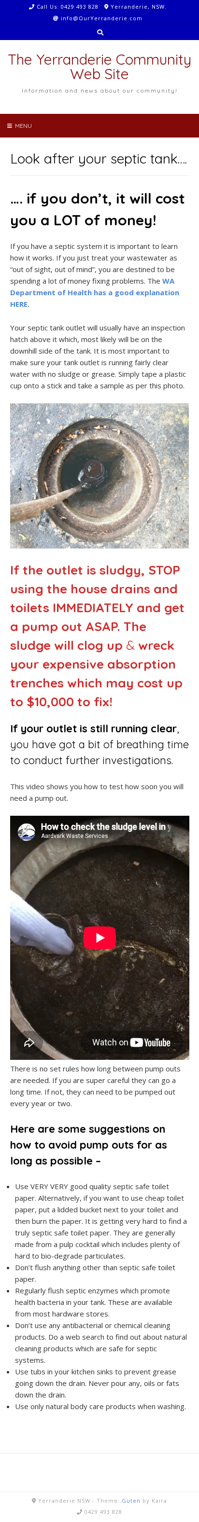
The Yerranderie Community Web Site (99, 66)
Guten (131, 1500)
